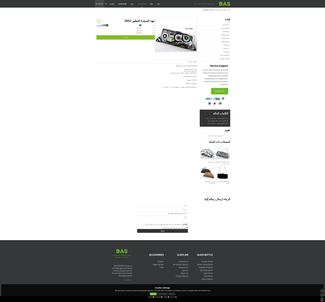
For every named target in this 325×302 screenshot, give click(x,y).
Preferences (158, 297)
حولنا (151, 4)
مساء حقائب (219, 10)
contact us (219, 91)
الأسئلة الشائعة (122, 4)
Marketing (150, 297)
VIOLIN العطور (211, 162)
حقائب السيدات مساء (211, 118)
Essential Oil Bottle (206, 267)
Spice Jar (185, 270)
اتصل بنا (112, 4)
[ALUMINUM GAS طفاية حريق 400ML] (222, 172)
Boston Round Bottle (205, 264)
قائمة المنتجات (142, 4)
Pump (162, 267)
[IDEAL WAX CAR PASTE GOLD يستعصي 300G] (222, 153)
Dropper (161, 261)
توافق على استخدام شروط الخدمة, (174, 228)
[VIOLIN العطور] (207, 153)
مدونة (132, 4)
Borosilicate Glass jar (180, 264)
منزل (158, 4)
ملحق (184, 224)
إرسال (162, 231)
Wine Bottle (208, 276)
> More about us (128, 280)
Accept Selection (162, 294)
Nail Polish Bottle (206, 270)
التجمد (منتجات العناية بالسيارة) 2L (209, 182)
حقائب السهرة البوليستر (222, 123)
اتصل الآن (125, 37)
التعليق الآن (210, 135)
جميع (225, 10)
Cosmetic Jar (183, 261)
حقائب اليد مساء (211, 123)
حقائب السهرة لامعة (213, 121)
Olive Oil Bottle (207, 279)
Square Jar (184, 273)
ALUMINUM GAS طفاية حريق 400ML (223, 182)
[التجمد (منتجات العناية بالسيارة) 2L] (207, 172)
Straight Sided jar (182, 276)
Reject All (172, 294)
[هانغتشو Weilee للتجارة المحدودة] (224, 4)
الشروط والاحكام (166, 228)
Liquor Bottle (208, 273)
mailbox (98, 4)
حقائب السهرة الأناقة (223, 118)
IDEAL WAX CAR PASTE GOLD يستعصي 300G (222, 163)
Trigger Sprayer (158, 264)
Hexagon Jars (183, 267)
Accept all (153, 294)
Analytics (165, 297)
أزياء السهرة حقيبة (223, 121)
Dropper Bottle (207, 261)
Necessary (172, 297)
